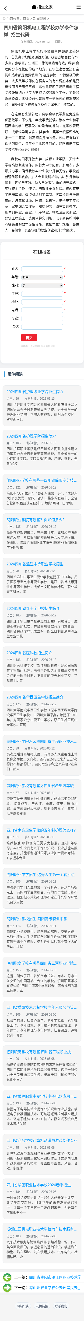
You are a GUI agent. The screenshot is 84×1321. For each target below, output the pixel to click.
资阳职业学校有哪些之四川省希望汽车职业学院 (42, 786)
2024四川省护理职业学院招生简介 (35, 392)
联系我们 (61, 1306)
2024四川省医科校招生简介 (29, 653)
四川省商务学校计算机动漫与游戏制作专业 (42, 1141)
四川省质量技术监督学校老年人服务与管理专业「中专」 (42, 1007)
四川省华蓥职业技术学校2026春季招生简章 (42, 1185)
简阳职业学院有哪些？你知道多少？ (36, 520)
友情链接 (42, 1306)
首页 (26, 18)
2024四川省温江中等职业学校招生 (35, 564)
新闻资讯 (39, 18)
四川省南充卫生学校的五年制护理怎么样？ (42, 830)
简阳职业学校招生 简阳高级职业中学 (37, 919)
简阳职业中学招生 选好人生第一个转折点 (41, 875)
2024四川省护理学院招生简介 (31, 436)
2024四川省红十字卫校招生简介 (33, 609)
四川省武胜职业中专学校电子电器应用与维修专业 (42, 1096)
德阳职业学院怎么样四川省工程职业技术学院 (42, 742)
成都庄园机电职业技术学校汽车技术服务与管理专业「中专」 (42, 1229)
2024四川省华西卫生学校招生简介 (35, 697)
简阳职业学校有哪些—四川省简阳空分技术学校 (42, 480)
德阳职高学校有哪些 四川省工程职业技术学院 (42, 1052)
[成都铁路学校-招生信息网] (42, 7)
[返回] (5, 8)
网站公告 (23, 1306)
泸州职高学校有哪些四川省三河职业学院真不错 (42, 963)
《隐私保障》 (45, 346)
